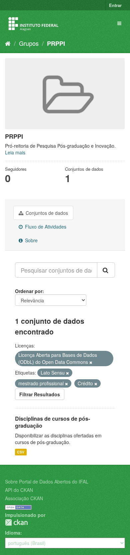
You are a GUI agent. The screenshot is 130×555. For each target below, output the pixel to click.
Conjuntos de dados (46, 213)
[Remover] (90, 362)
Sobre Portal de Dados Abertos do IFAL (46, 481)
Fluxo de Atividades (45, 226)
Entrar (115, 5)
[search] (106, 270)
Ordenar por (28, 291)
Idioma (12, 532)
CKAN (16, 522)
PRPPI (56, 43)
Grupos (29, 43)
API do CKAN (19, 490)
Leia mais (15, 152)
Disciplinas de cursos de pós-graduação (52, 422)
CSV (20, 451)
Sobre (31, 240)
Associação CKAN (24, 498)
